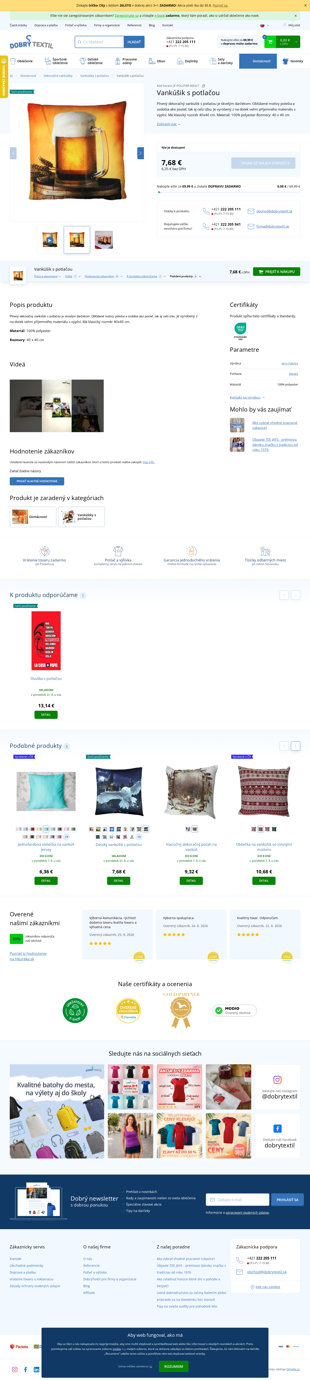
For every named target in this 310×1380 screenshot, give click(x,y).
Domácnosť (28, 76)
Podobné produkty (183, 276)
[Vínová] (32, 829)
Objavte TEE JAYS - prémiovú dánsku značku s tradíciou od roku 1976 (275, 444)
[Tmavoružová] (59, 837)
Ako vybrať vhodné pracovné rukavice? (186, 1259)
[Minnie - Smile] (125, 829)
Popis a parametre (46, 276)
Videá (70, 276)
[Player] (112, 829)
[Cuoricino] (254, 829)
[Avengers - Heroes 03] (118, 837)
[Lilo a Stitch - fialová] (104, 837)
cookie (117, 1349)
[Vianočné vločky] (260, 829)
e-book (160, 15)
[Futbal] (98, 829)
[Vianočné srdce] (267, 829)
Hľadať (134, 42)
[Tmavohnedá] (32, 837)
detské (293, 374)
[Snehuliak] (274, 829)
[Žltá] (39, 829)
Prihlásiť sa (287, 1199)
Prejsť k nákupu (279, 271)
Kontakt (167, 25)
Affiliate (89, 1293)
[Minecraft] (119, 829)
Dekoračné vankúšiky (58, 76)
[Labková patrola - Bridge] (139, 829)
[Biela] (19, 829)
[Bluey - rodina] (111, 837)
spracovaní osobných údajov (247, 1212)
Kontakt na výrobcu (245, 397)
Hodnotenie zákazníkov (101, 276)
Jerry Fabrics (290, 363)
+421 (181, 41)
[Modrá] (25, 829)
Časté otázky (18, 25)
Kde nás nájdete (268, 1287)
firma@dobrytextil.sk (272, 226)
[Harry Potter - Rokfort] (146, 829)
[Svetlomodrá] (53, 829)
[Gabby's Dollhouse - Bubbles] (132, 829)
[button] (140, 153)
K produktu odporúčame (144, 276)
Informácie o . (238, 1212)
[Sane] (195, 829)
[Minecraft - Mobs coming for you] (98, 837)
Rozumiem (173, 1366)
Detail (46, 715)
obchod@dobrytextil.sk (274, 211)
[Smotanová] (45, 837)
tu (151, 1366)
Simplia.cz (293, 1369)
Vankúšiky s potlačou (94, 76)
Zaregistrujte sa (127, 15)
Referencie (134, 25)
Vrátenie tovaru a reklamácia (31, 1279)
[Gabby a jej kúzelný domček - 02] (125, 837)
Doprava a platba (46, 25)
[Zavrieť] (305, 5)
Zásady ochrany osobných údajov (35, 1286)
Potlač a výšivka (75, 25)
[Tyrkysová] (46, 829)
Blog (152, 25)
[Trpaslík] (188, 829)
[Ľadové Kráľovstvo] (105, 829)
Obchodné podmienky (26, 1265)
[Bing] (91, 829)
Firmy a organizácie (107, 25)
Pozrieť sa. (220, 5)
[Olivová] (73, 829)
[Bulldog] (132, 837)
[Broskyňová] (39, 837)
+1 (139, 837)
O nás (87, 1259)
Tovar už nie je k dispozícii (265, 163)
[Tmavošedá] (60, 829)
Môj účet (294, 25)
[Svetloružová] (66, 829)
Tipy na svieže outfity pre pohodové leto (187, 1306)
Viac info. (149, 462)
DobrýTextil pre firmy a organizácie (109, 1279)
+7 (66, 837)
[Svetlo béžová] (25, 837)
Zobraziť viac (167, 124)
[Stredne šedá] (52, 837)
